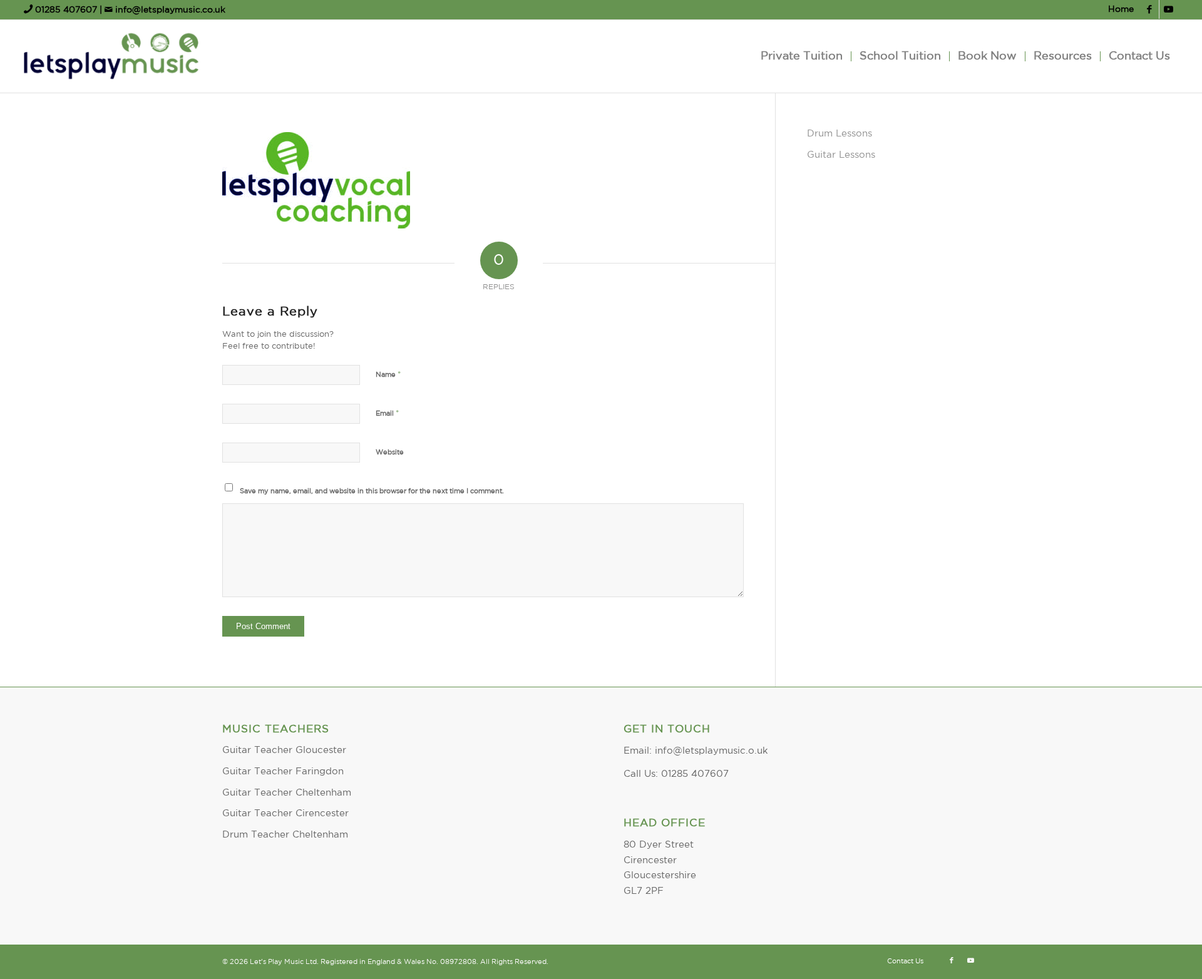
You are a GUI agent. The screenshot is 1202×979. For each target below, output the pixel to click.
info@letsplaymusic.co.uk (169, 10)
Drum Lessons (839, 134)
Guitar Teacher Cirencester (285, 813)
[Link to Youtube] (1168, 9)
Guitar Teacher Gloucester (284, 750)
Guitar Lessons (841, 155)
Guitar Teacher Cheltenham (286, 793)
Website (390, 452)
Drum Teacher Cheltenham (285, 835)
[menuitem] (1118, 9)
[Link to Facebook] (1150, 9)
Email (387, 413)
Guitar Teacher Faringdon (283, 771)
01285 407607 (66, 10)
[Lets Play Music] (111, 56)
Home (1121, 9)
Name (388, 374)
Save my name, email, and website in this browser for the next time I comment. (372, 491)
